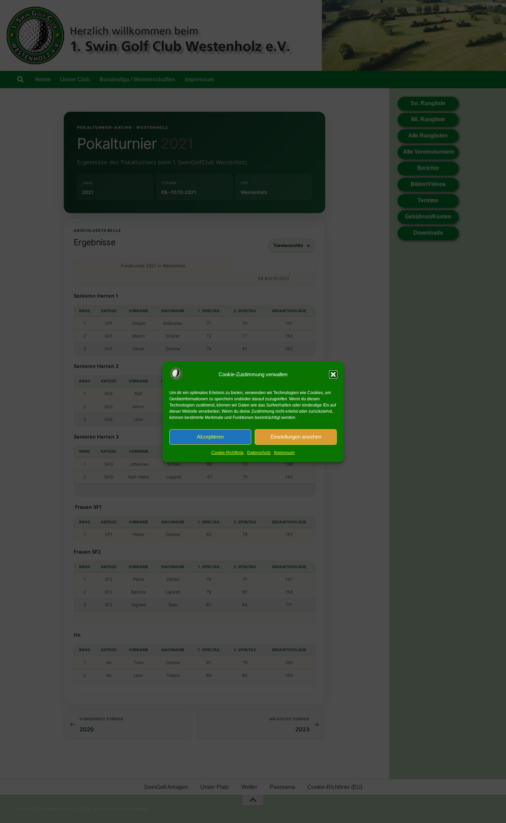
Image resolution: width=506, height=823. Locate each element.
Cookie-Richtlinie (227, 452)
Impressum (284, 452)
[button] (333, 374)
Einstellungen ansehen (296, 437)
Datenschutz (259, 452)
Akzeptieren (210, 437)
